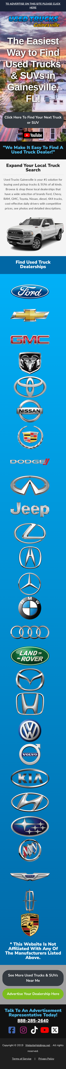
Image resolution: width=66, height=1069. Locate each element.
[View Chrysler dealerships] (30, 877)
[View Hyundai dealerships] (30, 802)
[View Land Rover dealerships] (30, 656)
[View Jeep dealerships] (30, 509)
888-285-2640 (33, 1021)
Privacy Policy (46, 1059)
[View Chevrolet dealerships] (30, 315)
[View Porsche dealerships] (30, 925)
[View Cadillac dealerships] (30, 438)
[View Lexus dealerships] (30, 533)
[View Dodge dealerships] (30, 462)
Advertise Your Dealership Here (33, 993)
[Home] (33, 19)
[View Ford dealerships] (30, 291)
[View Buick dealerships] (30, 850)
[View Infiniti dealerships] (30, 485)
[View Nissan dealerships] (30, 411)
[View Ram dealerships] (30, 363)
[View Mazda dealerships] (30, 680)
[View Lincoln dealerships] (30, 901)
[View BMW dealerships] (30, 608)
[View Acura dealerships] (30, 557)
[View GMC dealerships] (30, 339)
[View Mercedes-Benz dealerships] (30, 584)
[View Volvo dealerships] (30, 754)
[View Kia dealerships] (30, 778)
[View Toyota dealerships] (30, 387)
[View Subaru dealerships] (30, 826)
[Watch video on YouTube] (33, 135)
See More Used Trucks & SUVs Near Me (33, 978)
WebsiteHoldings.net (37, 1045)
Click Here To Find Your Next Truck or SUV (33, 120)
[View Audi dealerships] (30, 632)
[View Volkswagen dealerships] (30, 730)
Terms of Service (21, 1059)
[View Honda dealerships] (30, 704)
